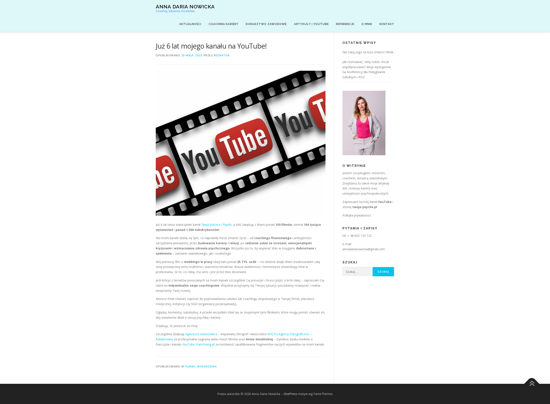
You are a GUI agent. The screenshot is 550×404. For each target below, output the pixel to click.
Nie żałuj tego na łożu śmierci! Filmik (367, 52)
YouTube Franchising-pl (198, 344)
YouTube (385, 202)
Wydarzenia (207, 366)
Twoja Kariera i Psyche (216, 225)
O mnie (367, 24)
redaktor (222, 55)
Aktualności (190, 24)
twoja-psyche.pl (364, 207)
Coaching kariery (223, 24)
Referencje (345, 24)
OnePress (290, 394)
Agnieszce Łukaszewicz (201, 334)
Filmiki (190, 366)
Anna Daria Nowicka (185, 6)
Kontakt (386, 24)
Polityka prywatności (356, 215)
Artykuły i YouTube (311, 24)
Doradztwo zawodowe (266, 24)
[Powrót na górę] (531, 384)
